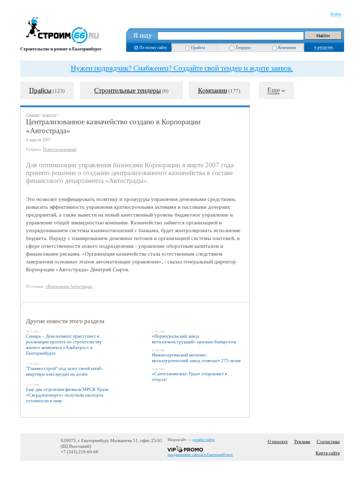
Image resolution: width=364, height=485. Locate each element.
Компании (287, 47)
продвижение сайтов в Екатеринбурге (200, 455)
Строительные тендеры (127, 90)
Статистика (328, 441)
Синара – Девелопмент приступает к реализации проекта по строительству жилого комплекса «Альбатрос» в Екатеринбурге (64, 344)
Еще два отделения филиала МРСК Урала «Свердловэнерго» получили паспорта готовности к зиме (67, 395)
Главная (32, 115)
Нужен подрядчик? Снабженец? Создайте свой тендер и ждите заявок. (182, 68)
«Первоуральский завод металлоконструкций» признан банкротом (194, 338)
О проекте (278, 441)
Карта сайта (328, 453)
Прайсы (198, 47)
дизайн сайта (203, 440)
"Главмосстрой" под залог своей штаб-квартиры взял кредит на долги (64, 371)
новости (49, 115)
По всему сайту (153, 47)
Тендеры (243, 47)
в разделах (323, 47)
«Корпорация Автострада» (69, 286)
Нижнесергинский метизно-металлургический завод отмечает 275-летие (196, 357)
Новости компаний (59, 149)
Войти (335, 14)
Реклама (302, 441)
